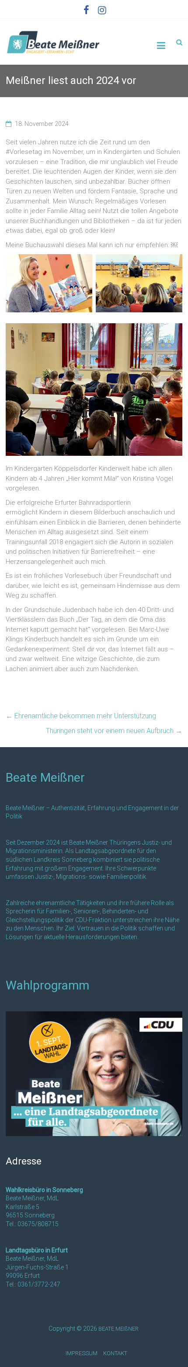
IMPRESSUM (81, 1353)
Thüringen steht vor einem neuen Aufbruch (114, 731)
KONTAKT (115, 1353)
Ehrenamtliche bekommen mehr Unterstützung (81, 716)
